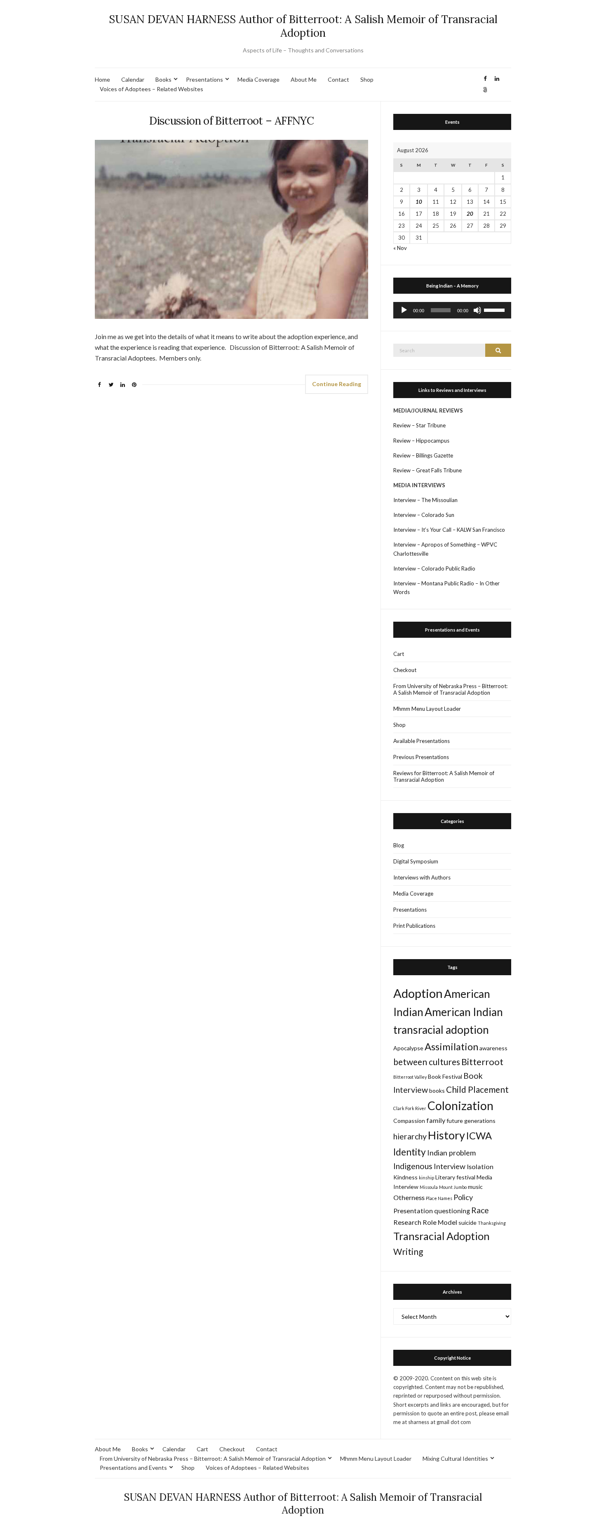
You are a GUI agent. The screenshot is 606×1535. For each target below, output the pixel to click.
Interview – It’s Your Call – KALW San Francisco (449, 529)
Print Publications (414, 925)
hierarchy (410, 1136)
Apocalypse (408, 1048)
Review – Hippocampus (422, 440)
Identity (409, 1152)
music (475, 1186)
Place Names (439, 1198)
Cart (398, 654)
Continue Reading (336, 383)
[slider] (495, 309)
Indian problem (451, 1152)
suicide (467, 1222)
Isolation (480, 1166)
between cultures (426, 1061)
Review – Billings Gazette (423, 455)
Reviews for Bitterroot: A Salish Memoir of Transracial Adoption (443, 776)
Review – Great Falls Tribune (427, 470)
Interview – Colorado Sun (423, 515)
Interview (449, 1166)
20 (470, 213)
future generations (471, 1120)
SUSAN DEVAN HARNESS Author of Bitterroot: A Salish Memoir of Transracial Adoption (303, 26)
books (437, 1090)
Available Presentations (421, 741)
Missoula (429, 1187)
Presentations (204, 79)
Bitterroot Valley (410, 1077)
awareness (493, 1048)
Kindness (405, 1177)
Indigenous (412, 1166)
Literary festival (455, 1177)
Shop (366, 79)
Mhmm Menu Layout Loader (427, 708)
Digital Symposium (415, 861)
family (435, 1120)
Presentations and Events (133, 1467)
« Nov (400, 248)
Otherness (409, 1197)
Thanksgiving (492, 1223)
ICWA (479, 1135)
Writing (408, 1251)
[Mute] (477, 310)
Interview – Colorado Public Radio (434, 568)
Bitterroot (482, 1061)
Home (102, 79)
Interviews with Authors (422, 877)
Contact (338, 79)
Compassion (409, 1120)
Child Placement (477, 1089)
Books (163, 79)
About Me (304, 79)
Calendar (132, 79)
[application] (452, 310)
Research (407, 1222)
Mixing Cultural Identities (455, 1458)
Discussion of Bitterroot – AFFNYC (231, 120)
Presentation (413, 1210)
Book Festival (445, 1076)
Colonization (460, 1106)
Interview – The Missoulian (425, 500)
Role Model (440, 1222)
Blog (398, 845)
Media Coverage (258, 79)
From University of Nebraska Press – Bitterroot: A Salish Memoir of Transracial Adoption (450, 689)
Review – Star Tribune (419, 425)
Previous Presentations (421, 757)
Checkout (404, 670)
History (446, 1135)
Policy (463, 1197)
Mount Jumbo (453, 1187)
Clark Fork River (409, 1108)
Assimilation (451, 1046)
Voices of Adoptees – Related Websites (151, 88)
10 (419, 201)
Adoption (418, 993)
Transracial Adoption (441, 1236)
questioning (452, 1210)
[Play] (404, 310)
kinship (426, 1177)
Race (480, 1210)
